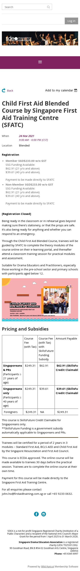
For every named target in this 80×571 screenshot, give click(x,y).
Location (7, 145)
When (5, 136)
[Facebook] (36, 514)
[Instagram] (43, 514)
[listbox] (61, 90)
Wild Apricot (47, 566)
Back (10, 90)
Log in (71, 21)
